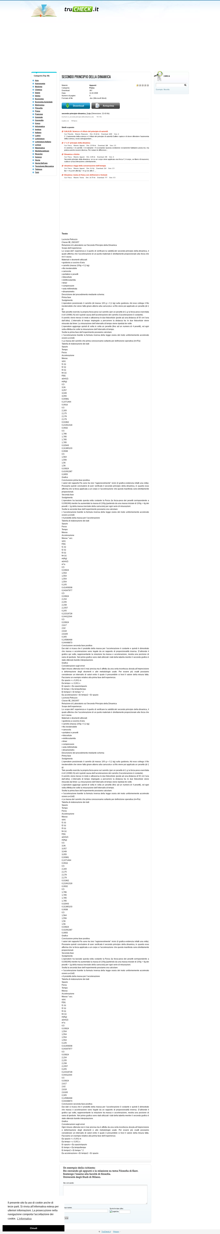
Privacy (116, 1232)
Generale (39, 117)
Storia (37, 160)
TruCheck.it (106, 1232)
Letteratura (39, 139)
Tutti (37, 172)
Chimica (38, 90)
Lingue (38, 145)
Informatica (40, 126)
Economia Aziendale (44, 102)
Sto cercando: (68, 1183)
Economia (39, 99)
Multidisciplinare (42, 151)
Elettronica (39, 105)
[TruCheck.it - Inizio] (65, 9)
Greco (37, 123)
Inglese (38, 129)
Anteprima (108, 105)
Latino (38, 136)
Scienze (38, 157)
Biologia (38, 87)
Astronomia (40, 83)
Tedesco (38, 169)
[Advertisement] (110, 46)
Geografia (39, 120)
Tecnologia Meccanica (44, 166)
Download (78, 105)
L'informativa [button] (24, 1218)
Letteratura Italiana (43, 142)
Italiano (38, 132)
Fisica (37, 111)
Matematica (40, 148)
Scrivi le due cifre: (117, 1209)
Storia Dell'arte (41, 163)
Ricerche (39, 154)
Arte (37, 80)
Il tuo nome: (67, 1208)
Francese (39, 114)
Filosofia (39, 108)
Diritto (37, 96)
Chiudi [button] (33, 1228)
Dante (37, 93)
